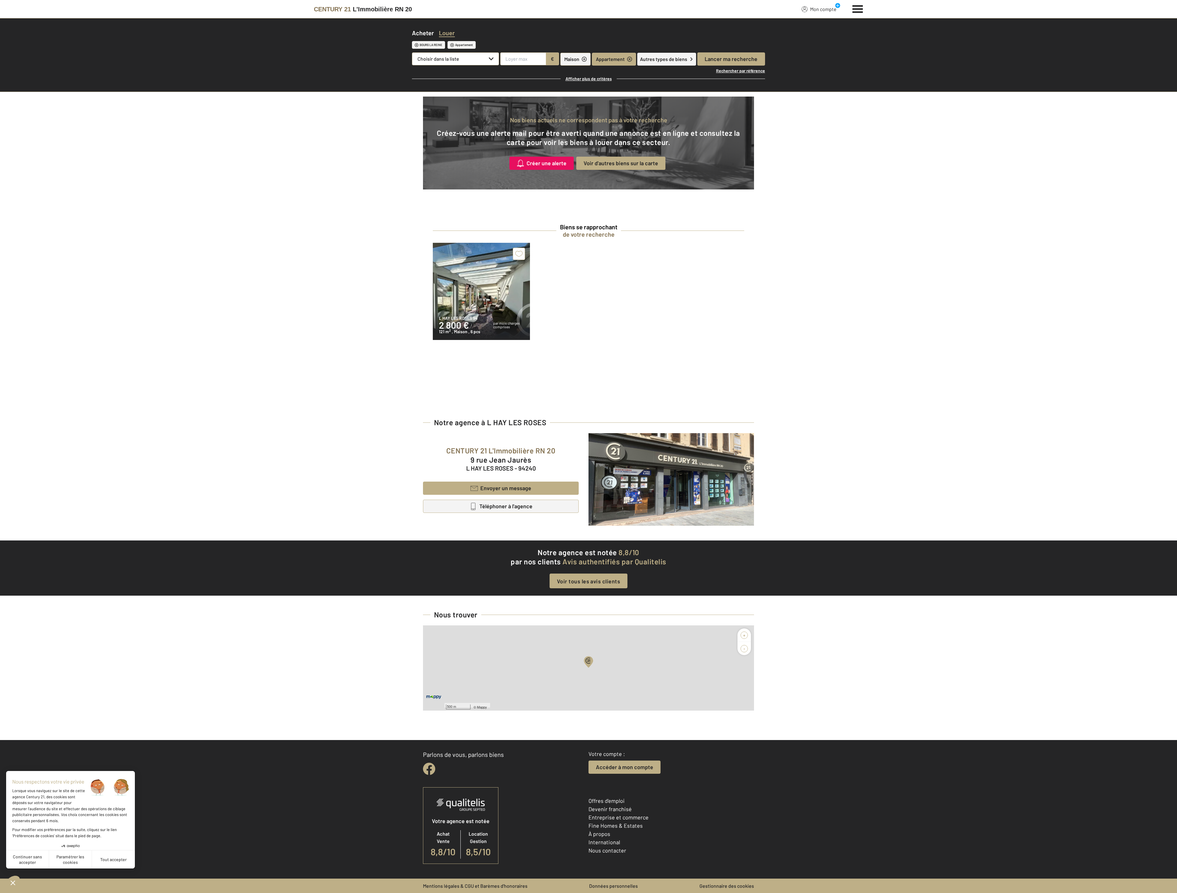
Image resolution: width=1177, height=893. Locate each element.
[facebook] (429, 769)
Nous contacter (607, 850)
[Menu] (857, 8)
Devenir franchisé (610, 809)
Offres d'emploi (606, 800)
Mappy (482, 706)
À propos (599, 833)
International (604, 842)
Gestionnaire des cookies (726, 886)
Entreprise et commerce (618, 817)
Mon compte (823, 9)
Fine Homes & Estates (615, 825)
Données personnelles (613, 886)
